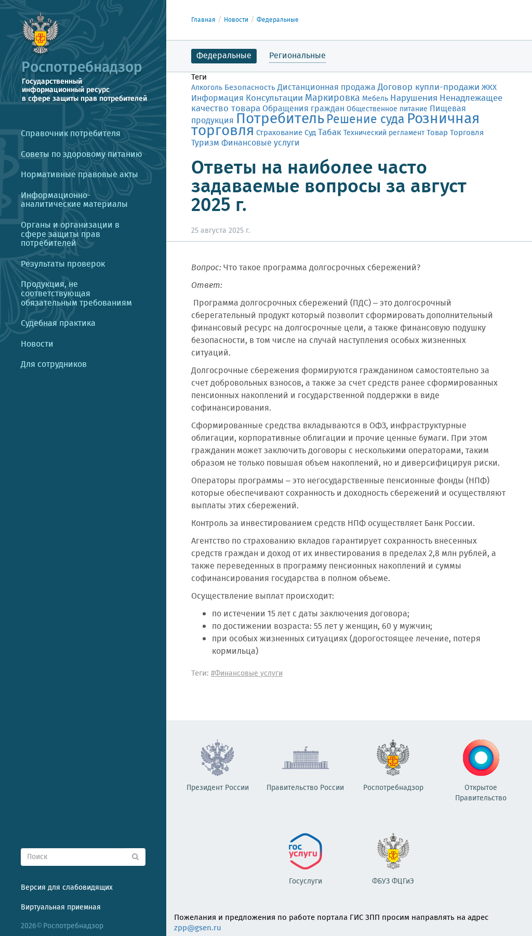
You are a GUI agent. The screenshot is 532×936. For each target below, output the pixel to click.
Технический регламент (383, 133)
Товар (437, 133)
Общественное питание (387, 109)
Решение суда (365, 120)
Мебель (375, 98)
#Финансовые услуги (247, 673)
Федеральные (278, 20)
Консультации (274, 98)
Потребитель (280, 119)
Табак (329, 132)
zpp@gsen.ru (197, 928)
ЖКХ (489, 88)
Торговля (467, 133)
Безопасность (249, 88)
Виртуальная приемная (61, 907)
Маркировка (332, 98)
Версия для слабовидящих (67, 887)
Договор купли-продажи (429, 88)
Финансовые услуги (260, 143)
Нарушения (413, 98)
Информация (217, 98)
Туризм (205, 143)
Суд (310, 133)
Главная (203, 20)
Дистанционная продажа (326, 87)
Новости (236, 20)
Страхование (279, 133)
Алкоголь (206, 88)
